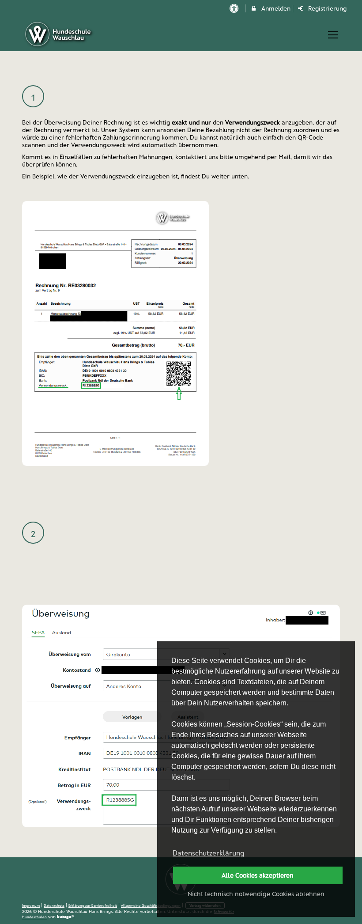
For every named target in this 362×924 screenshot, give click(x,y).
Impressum (31, 905)
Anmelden (275, 8)
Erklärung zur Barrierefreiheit (92, 905)
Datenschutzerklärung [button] (209, 852)
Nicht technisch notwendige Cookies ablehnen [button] (256, 893)
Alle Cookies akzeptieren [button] (258, 875)
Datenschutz (54, 905)
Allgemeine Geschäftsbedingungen (151, 905)
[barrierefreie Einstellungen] (234, 8)
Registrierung (326, 8)
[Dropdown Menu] (333, 35)
